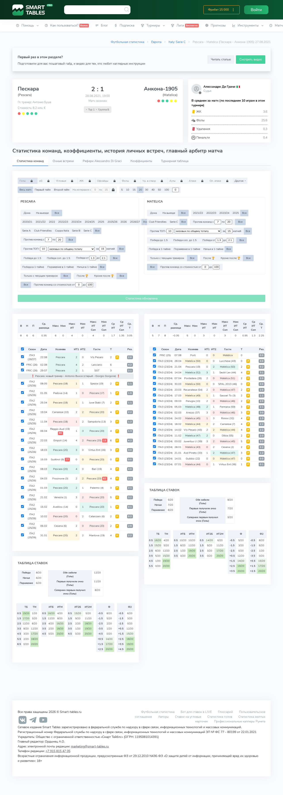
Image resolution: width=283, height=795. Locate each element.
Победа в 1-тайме (33, 267)
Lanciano (97, 365)
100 (166, 189)
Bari (97, 469)
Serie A (26, 230)
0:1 (130, 507)
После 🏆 (82, 276)
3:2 (130, 497)
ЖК (81, 181)
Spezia (96, 383)
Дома (27, 213)
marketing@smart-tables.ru (90, 746)
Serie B (76, 230)
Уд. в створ (149, 181)
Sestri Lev (227, 372)
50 (159, 189)
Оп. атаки (216, 181)
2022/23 (63, 222)
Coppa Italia (62, 230)
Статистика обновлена (141, 298)
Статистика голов (219, 716)
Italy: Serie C (176, 42)
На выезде (42, 213)
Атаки (193, 181)
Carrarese (60, 412)
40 (153, 189)
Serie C (88, 230)
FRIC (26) (32, 365)
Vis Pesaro (96, 357)
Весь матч (25, 189)
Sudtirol (60, 459)
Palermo (97, 488)
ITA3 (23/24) (165, 361)
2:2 (130, 412)
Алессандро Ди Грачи (219, 87)
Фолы (126, 181)
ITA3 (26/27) (32, 357)
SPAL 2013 (227, 384)
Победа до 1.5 (32, 258)
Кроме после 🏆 (104, 276)
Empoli (60, 440)
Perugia (193, 401)
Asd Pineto (193, 453)
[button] (233, 9)
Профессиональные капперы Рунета (239, 721)
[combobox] (97, 9)
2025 (101, 222)
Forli (193, 355)
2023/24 (76, 222)
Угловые (61, 181)
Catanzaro (97, 516)
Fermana (227, 407)
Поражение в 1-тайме (60, 267)
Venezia (60, 497)
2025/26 (112, 222)
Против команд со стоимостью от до (60, 284)
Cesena (60, 526)
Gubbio (193, 458)
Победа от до (88, 258)
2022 (52, 222)
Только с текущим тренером (41, 276)
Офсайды (103, 181)
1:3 (130, 431)
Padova (60, 393)
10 (127, 189)
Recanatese (193, 390)
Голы (22, 181)
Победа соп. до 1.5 (58, 258)
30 (146, 189)
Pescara (60, 357)
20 (140, 189)
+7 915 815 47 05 (58, 751)
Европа (156, 42)
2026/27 (135, 222)
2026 (123, 222)
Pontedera (193, 378)
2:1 (130, 370)
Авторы (163, 716)
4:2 (130, 365)
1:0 (130, 393)
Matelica (228, 355)
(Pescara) (25, 95)
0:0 (130, 459)
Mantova (97, 535)
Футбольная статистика (127, 42)
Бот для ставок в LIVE (197, 712)
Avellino (60, 507)
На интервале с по (88, 189)
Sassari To (228, 395)
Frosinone (60, 478)
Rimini (227, 418)
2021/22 (41, 222)
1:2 (130, 421)
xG (41, 181)
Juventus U (193, 441)
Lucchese (227, 361)
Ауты (172, 181)
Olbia (227, 435)
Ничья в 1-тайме (87, 267)
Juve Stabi (97, 402)
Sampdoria (97, 421)
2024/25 (90, 222)
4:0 (130, 469)
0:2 (130, 516)
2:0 (130, 357)
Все (57, 213)
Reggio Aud (60, 431)
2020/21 (27, 222)
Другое (239, 181)
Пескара (28, 88)
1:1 (130, 383)
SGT (96, 370)
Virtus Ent (97, 450)
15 (134, 189)
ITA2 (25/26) (32, 383)
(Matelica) (170, 95)
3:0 (130, 450)
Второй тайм (61, 189)
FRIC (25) (165, 355)
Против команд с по (40, 239)
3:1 (262, 372)
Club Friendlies (43, 230)
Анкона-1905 (161, 88)
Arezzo (193, 412)
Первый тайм (43, 189)
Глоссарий (225, 712)
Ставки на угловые (188, 716)
